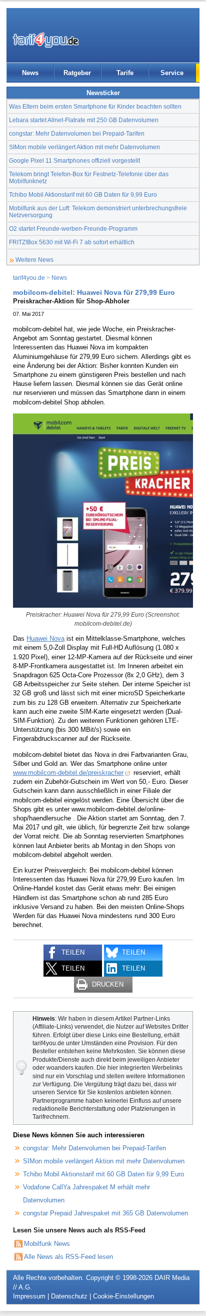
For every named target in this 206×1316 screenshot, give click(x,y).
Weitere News (35, 259)
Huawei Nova (45, 638)
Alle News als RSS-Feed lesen (68, 1256)
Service (172, 73)
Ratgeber (77, 73)
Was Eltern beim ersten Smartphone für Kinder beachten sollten (95, 106)
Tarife (125, 73)
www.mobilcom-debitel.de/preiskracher (68, 772)
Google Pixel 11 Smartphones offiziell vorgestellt (74, 160)
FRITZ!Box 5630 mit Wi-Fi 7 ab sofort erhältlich (71, 242)
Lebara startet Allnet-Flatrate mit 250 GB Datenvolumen (83, 120)
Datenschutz (69, 1296)
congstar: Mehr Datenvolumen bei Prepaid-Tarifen (76, 133)
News (30, 73)
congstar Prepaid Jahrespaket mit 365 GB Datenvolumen (105, 1213)
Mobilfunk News (47, 1243)
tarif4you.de (29, 277)
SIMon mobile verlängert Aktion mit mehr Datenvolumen (84, 147)
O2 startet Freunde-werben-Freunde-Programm (73, 228)
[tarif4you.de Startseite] (45, 40)
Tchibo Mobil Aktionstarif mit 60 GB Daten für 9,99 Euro (83, 194)
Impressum (29, 1296)
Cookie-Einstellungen (123, 1296)
